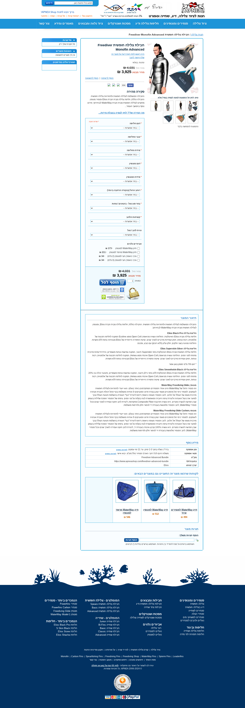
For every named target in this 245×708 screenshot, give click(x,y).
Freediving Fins (112, 656)
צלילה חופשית (197, 603)
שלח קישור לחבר (136, 57)
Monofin (65, 656)
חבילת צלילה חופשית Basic (105, 607)
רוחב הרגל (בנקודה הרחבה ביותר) (124, 190)
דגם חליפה (136, 123)
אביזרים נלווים (134, 244)
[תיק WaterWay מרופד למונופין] (127, 493)
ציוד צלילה (200, 23)
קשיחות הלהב (134, 217)
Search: (95, 3)
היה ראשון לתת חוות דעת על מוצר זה (127, 54)
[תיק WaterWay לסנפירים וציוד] (184, 493)
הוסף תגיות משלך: (188, 535)
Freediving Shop (131, 656)
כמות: (138, 280)
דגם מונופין (135, 163)
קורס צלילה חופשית (139, 650)
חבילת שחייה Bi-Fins (108, 624)
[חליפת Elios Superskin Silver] (168, 106)
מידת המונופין (134, 177)
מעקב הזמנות (105, 660)
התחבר (44, 16)
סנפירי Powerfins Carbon (64, 607)
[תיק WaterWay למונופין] (155, 493)
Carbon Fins (77, 656)
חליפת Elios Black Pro (65, 624)
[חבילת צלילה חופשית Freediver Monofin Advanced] (172, 44)
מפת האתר (151, 660)
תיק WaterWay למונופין (120, 248)
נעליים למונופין (154, 634)
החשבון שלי (87, 16)
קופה (52, 16)
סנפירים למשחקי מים (193, 617)
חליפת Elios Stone (67, 631)
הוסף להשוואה (91, 78)
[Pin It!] (109, 85)
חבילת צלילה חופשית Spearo (104, 604)
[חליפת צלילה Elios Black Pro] (180, 106)
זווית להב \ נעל (134, 230)
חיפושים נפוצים (136, 660)
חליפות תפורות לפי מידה (192, 634)
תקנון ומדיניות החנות (93, 650)
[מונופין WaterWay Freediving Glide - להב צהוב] (180, 118)
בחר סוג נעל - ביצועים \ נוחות (127, 203)
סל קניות (61, 16)
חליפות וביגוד (195, 627)
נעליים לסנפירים (154, 631)
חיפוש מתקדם (120, 660)
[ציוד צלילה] (188, 9)
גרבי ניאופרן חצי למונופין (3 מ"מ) (117, 260)
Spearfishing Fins (94, 656)
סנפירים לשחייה (196, 610)
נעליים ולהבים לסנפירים (192, 620)
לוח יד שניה (123, 650)
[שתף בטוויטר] (118, 85)
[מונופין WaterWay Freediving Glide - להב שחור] (193, 118)
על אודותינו (110, 650)
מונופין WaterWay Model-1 (64, 614)
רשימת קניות (73, 16)
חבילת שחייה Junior (109, 621)
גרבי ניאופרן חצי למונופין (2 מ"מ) (117, 256)
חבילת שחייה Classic (108, 631)
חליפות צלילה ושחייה (194, 631)
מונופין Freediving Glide (65, 611)
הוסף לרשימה (107, 78)
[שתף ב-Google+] (113, 85)
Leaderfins (178, 656)
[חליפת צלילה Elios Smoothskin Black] (155, 106)
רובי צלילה (156, 628)
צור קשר (44, 23)
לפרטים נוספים (121, 450)
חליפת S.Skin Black (66, 628)
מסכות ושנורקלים (150, 614)
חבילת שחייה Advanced (107, 634)
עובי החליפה (135, 137)
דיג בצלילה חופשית (194, 607)
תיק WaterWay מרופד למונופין (117, 252)
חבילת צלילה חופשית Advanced (103, 611)
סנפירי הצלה (198, 614)
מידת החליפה (134, 150)
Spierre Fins (165, 656)
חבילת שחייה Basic (109, 628)
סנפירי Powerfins (68, 603)
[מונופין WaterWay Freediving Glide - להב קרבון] (168, 118)
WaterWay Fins (149, 656)
